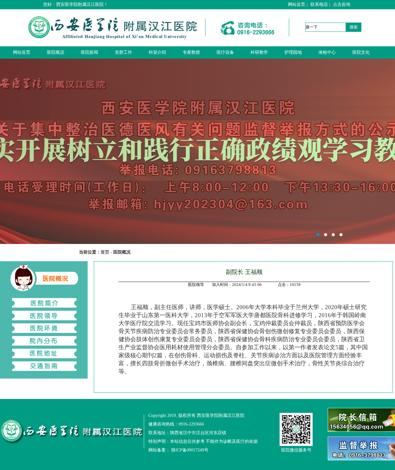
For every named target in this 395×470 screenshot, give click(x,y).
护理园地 (293, 52)
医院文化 (361, 52)
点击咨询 (341, 4)
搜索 (354, 27)
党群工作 (123, 52)
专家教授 (191, 52)
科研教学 (259, 52)
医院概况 (55, 52)
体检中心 (327, 52)
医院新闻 (89, 52)
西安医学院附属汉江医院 (197, 151)
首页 (105, 252)
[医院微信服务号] (296, 429)
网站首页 (296, 4)
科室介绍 (157, 52)
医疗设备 (225, 52)
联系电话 (319, 4)
